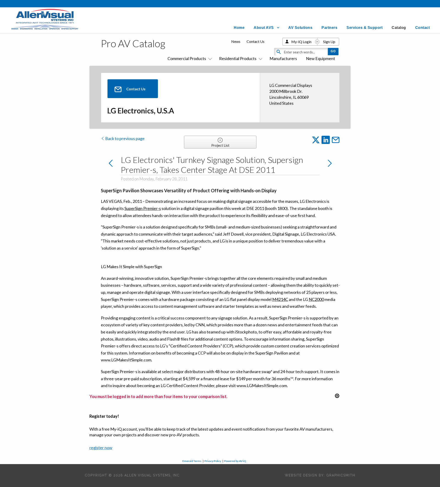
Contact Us (255, 41)
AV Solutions (300, 28)
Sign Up (329, 41)
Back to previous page (124, 138)
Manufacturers (283, 58)
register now (100, 447)
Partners (329, 28)
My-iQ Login (301, 41)
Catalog (399, 28)
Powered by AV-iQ (235, 461)
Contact (422, 28)
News (235, 41)
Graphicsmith (340, 475)
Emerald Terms (191, 461)
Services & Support (364, 28)
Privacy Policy (212, 461)
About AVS (264, 28)
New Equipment (320, 58)
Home (239, 28)
